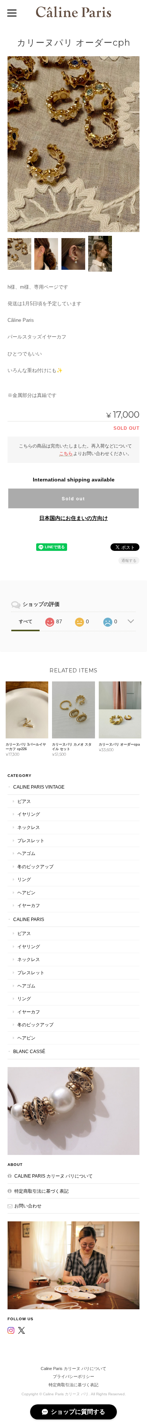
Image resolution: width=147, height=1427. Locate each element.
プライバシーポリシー (73, 1376)
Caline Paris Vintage (38, 786)
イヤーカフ (28, 905)
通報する (128, 560)
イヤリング (28, 814)
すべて (25, 621)
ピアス (24, 801)
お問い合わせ (27, 1205)
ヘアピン (26, 892)
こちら (66, 453)
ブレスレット (30, 840)
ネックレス (28, 827)
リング (24, 879)
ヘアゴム (26, 853)
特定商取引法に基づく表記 (41, 1191)
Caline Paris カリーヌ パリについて (53, 1175)
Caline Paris (28, 919)
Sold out (73, 498)
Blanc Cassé (29, 1051)
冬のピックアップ (35, 866)
